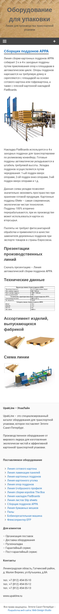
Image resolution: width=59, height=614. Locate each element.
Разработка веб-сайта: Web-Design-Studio (29, 610)
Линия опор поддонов (20, 484)
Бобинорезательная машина (24, 515)
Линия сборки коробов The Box (26, 492)
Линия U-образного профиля (24, 488)
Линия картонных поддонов (24, 476)
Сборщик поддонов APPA (22, 504)
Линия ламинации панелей (23, 472)
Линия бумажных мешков (22, 508)
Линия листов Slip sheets (22, 500)
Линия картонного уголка (22, 480)
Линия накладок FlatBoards (23, 496)
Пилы (10, 511)
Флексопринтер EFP (19, 519)
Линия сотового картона (22, 468)
